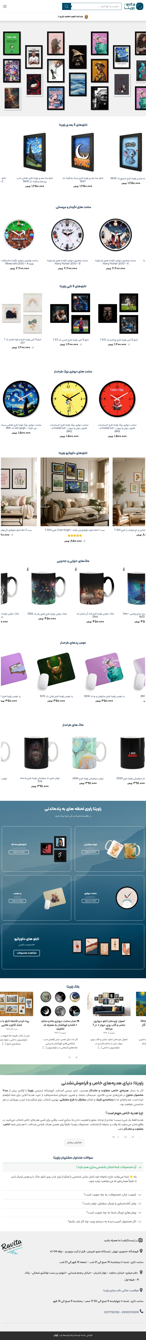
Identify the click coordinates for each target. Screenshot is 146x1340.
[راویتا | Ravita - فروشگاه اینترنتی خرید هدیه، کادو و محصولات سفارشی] (133, 6)
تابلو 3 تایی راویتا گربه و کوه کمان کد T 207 (79, 341)
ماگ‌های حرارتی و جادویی (73, 561)
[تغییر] (139, 1167)
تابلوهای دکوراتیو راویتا (73, 453)
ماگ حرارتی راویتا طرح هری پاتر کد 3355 (88, 614)
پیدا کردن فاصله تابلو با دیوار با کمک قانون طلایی (107, 1023)
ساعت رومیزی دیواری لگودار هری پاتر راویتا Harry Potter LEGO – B (102, 262)
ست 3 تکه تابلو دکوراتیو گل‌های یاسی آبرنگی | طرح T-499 (44, 530)
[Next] (3, 164)
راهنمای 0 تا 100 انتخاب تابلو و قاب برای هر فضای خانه (58, 1023)
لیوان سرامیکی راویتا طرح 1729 (64, 779)
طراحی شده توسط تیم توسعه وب (73, 1335)
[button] (5, 6)
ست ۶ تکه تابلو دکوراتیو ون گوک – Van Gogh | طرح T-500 (116, 530)
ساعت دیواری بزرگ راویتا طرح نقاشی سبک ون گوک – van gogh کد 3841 (78, 427)
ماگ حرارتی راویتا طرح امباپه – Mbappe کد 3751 (40, 615)
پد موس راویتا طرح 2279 (66, 696)
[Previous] (143, 164)
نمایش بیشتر (74, 1142)
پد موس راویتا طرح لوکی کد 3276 (114, 696)
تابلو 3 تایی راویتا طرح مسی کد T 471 (127, 340)
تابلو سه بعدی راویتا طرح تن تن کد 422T (51, 178)
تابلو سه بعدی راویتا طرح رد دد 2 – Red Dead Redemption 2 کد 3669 (98, 180)
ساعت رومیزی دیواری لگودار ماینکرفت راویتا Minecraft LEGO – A (54, 262)
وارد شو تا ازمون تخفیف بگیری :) (70, 16)
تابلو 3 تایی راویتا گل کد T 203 (31, 340)
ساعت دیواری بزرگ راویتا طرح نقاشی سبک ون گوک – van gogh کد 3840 (30, 427)
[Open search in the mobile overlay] (92, 6)
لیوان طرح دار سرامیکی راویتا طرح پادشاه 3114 (112, 780)
